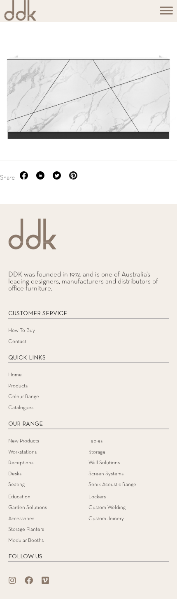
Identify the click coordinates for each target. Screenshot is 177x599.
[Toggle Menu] (166, 13)
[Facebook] (29, 580)
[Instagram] (12, 580)
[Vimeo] (45, 580)
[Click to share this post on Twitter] (57, 178)
